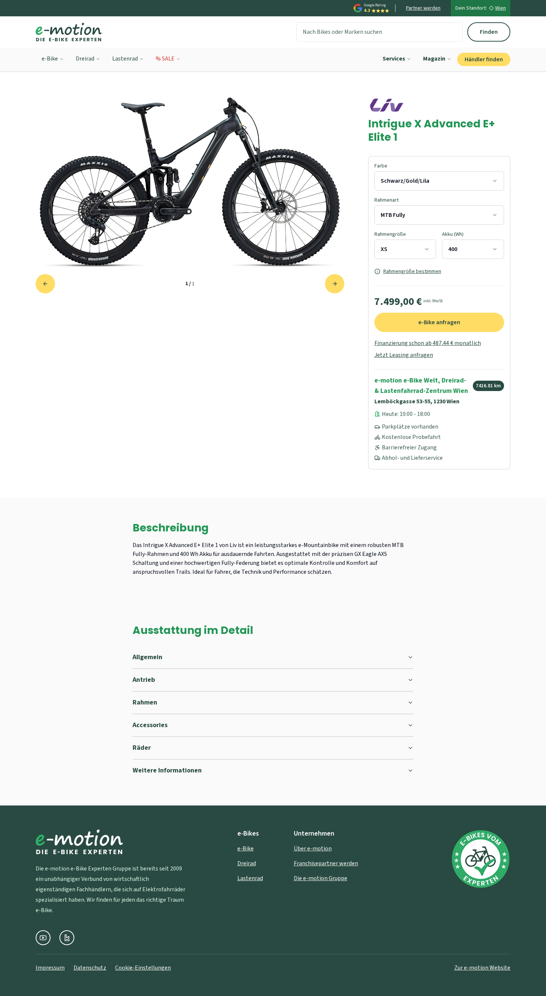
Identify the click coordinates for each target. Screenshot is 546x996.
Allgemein (147, 657)
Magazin (434, 59)
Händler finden (484, 59)
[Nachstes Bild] (334, 283)
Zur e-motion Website (482, 968)
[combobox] (439, 181)
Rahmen (145, 702)
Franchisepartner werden (326, 863)
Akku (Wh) (453, 234)
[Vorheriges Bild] (45, 283)
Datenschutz (90, 968)
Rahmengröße (390, 234)
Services (394, 59)
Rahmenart (386, 200)
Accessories (150, 725)
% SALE (165, 59)
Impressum (50, 968)
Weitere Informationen (167, 770)
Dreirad (85, 59)
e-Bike (50, 59)
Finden (489, 32)
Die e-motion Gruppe (320, 878)
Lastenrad (125, 59)
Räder (142, 747)
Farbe (380, 166)
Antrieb (144, 679)
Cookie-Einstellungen (143, 968)
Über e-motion (313, 848)
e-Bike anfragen (439, 322)
